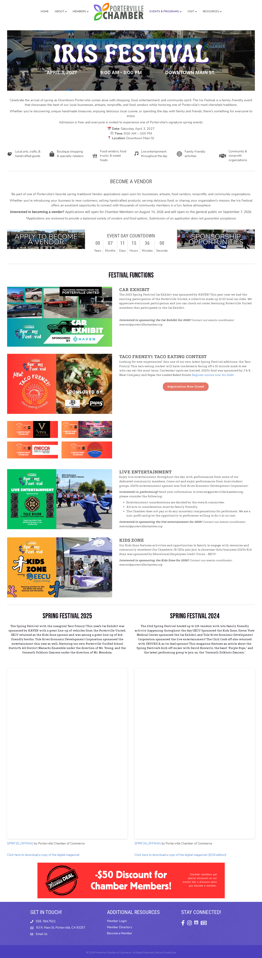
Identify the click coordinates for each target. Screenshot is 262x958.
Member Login (117, 921)
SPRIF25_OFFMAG (20, 843)
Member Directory (119, 927)
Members (79, 11)
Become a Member (119, 933)
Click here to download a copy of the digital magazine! (43, 855)
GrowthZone (169, 952)
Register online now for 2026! (213, 375)
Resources (211, 11)
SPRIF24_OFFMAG (148, 843)
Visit (190, 11)
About (59, 11)
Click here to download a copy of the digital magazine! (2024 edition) (180, 855)
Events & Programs (164, 11)
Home (45, 11)
